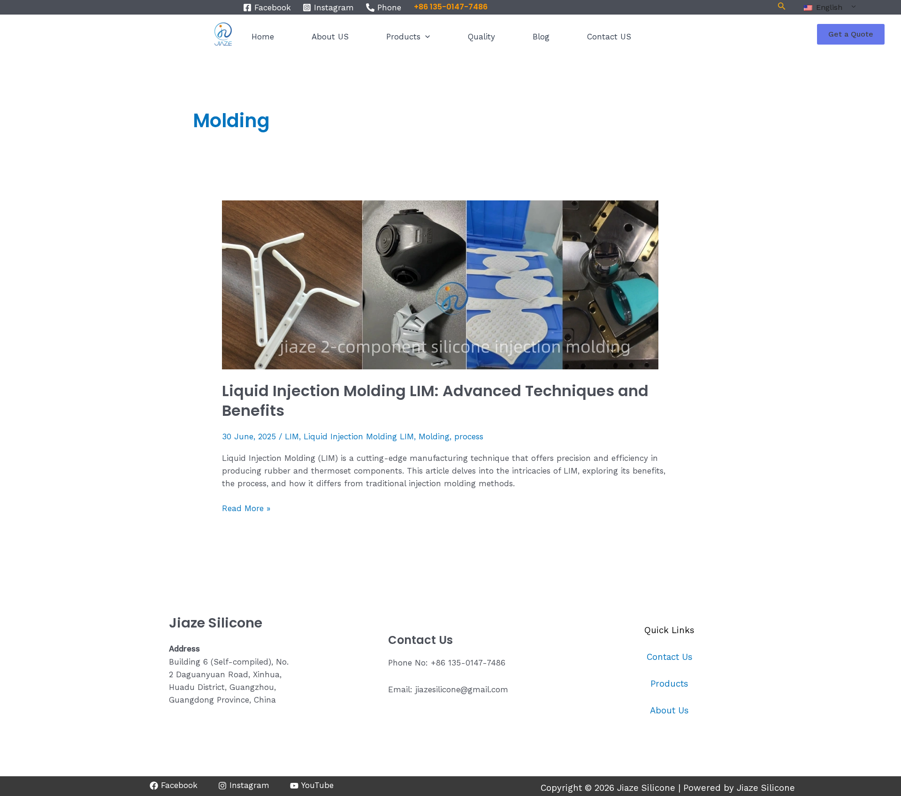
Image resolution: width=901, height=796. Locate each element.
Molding (434, 436)
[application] (425, 37)
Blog (541, 36)
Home (263, 36)
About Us (669, 710)
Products (403, 36)
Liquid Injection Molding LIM (359, 436)
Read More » (246, 507)
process (468, 436)
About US (330, 36)
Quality (481, 36)
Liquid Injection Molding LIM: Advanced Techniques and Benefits (435, 400)
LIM (292, 436)
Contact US (609, 36)
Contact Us (670, 657)
